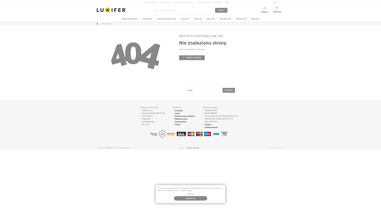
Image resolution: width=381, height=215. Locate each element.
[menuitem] (131, 19)
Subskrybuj (228, 90)
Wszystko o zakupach (151, 2)
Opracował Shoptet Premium (276, 148)
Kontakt (227, 2)
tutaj (189, 190)
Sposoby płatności (180, 121)
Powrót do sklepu (192, 57)
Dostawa (177, 124)
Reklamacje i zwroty (166, 2)
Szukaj (221, 10)
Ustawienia (190, 194)
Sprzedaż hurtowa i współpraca (184, 2)
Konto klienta (179, 110)
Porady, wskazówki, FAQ (204, 2)
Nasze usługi (217, 2)
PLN (278, 2)
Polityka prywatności (211, 127)
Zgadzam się (190, 198)
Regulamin (208, 124)
